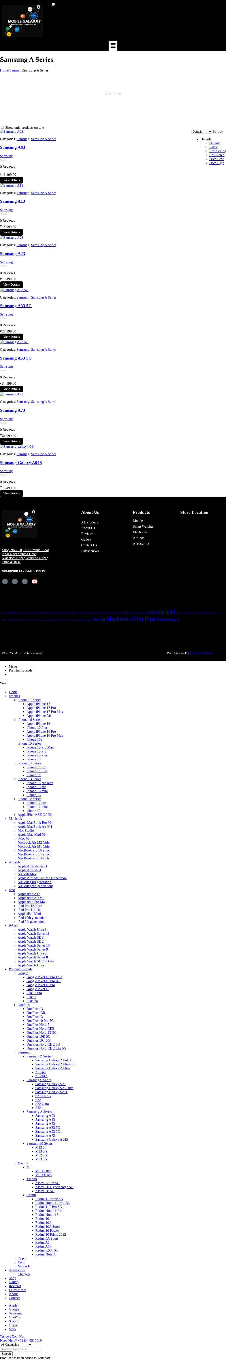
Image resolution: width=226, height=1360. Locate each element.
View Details (11, 180)
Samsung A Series (43, 139)
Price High (216, 163)
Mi (131, 620)
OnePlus (145, 618)
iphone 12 (181, 613)
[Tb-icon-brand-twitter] (15, 581)
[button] (113, 46)
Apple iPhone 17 (72, 613)
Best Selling (217, 151)
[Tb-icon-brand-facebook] (5, 581)
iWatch (98, 619)
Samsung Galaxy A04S (21, 462)
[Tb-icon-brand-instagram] (25, 581)
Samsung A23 (12, 253)
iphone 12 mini (195, 613)
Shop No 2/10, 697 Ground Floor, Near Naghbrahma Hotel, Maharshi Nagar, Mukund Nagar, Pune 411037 (26, 556)
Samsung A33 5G (16, 305)
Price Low (216, 159)
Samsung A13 (12, 201)
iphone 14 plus (68, 620)
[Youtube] (35, 581)
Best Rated (216, 155)
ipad (170, 611)
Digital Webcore (201, 653)
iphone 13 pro (20, 620)
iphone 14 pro (84, 620)
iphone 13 (7, 620)
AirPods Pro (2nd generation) (26, 613)
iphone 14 (54, 620)
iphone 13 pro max (39, 620)
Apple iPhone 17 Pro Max (117, 613)
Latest (213, 147)
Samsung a (168, 619)
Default (214, 143)
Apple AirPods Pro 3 (52, 613)
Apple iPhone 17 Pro (92, 613)
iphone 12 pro (211, 613)
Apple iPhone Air (140, 613)
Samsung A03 (12, 147)
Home (4, 70)
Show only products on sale (24, 127)
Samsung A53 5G (16, 358)
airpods (6, 613)
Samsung (15, 70)
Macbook (117, 619)
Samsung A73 (12, 410)
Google (157, 612)
